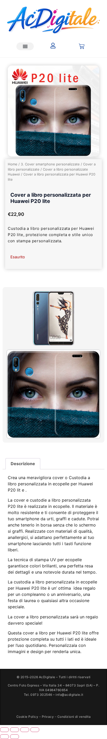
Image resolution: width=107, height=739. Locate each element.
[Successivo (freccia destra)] (14, 736)
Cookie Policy (27, 717)
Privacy (48, 717)
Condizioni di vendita (74, 717)
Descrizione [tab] (23, 463)
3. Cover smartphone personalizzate (50, 164)
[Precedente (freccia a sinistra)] (4, 736)
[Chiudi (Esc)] (34, 729)
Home (12, 164)
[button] (25, 46)
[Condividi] (24, 729)
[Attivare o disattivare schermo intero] (14, 729)
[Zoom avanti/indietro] (4, 729)
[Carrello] (81, 46)
